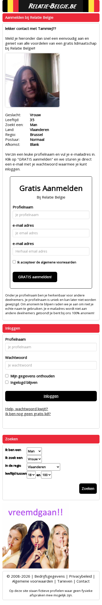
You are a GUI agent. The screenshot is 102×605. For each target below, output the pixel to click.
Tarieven (64, 581)
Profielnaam (23, 206)
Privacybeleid (80, 576)
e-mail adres (23, 225)
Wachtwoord (16, 357)
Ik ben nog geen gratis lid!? (28, 413)
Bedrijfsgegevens (49, 576)
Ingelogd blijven (22, 382)
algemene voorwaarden (58, 262)
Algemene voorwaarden (32, 581)
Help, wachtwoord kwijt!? (26, 408)
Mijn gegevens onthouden (31, 375)
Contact (83, 581)
